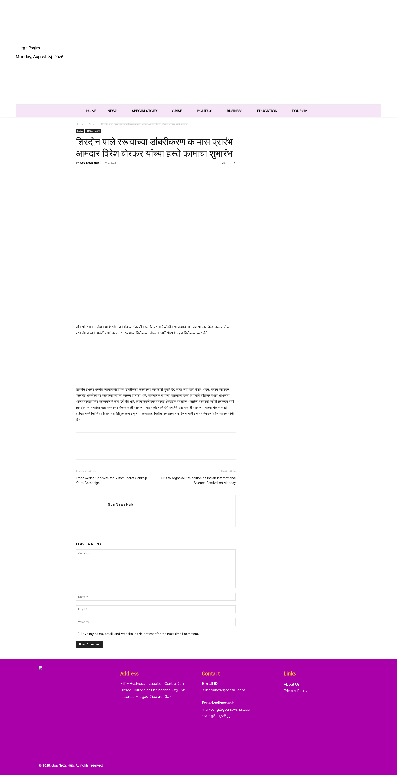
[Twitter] (352, 53)
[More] (133, 173)
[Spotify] (340, 53)
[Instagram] (329, 53)
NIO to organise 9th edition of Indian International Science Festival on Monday (198, 480)
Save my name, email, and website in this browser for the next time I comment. (140, 634)
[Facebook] (317, 53)
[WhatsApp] (364, 53)
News (92, 124)
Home (80, 124)
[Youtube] (375, 53)
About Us (292, 684)
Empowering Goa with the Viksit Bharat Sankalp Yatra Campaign (111, 480)
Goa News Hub (89, 162)
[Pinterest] (101, 173)
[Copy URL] (122, 173)
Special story (93, 130)
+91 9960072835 (216, 716)
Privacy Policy (295, 691)
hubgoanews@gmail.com (223, 690)
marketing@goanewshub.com (227, 709)
